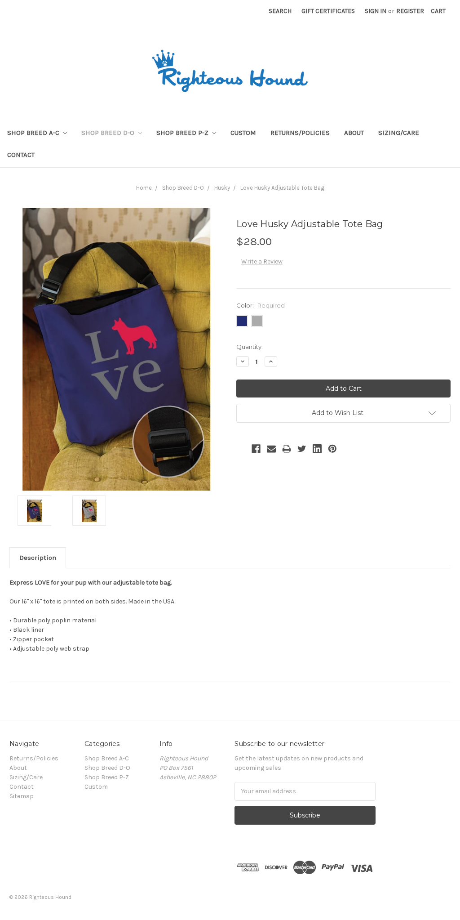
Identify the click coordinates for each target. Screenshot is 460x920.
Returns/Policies (300, 133)
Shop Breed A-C (34, 133)
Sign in (375, 11)
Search (280, 11)
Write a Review (262, 261)
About (354, 133)
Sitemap (21, 796)
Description (37, 558)
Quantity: (249, 346)
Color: (260, 305)
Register (410, 11)
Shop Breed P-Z (183, 133)
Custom (243, 133)
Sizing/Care (398, 133)
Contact (21, 155)
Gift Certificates (328, 11)
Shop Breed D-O (108, 133)
